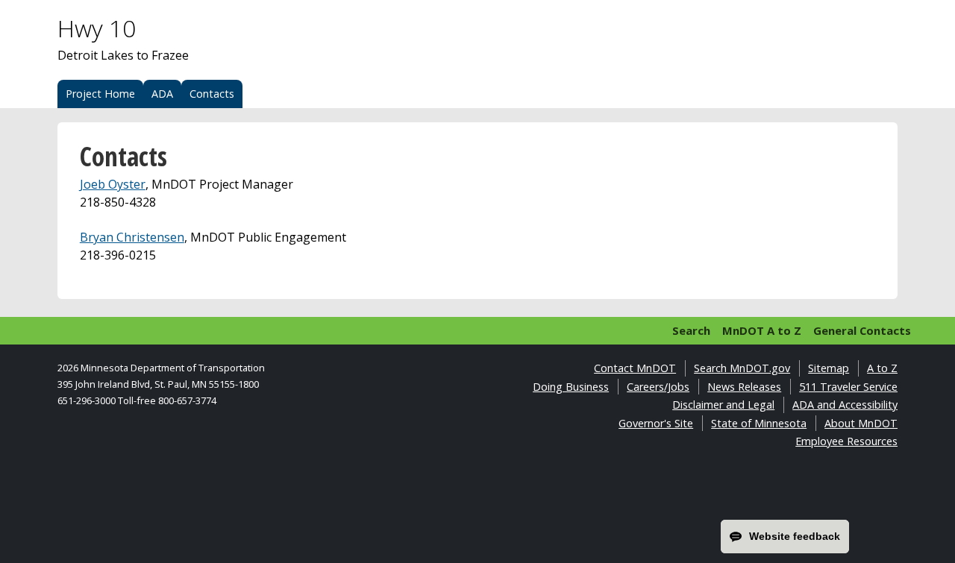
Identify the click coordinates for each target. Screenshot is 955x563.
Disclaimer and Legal (723, 404)
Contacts (212, 94)
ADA (162, 94)
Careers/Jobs (658, 387)
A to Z (882, 368)
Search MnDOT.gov (742, 368)
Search (691, 330)
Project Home (100, 94)
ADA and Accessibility (845, 404)
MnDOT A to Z (761, 330)
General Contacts (862, 330)
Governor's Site (656, 423)
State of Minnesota (759, 423)
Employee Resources (846, 441)
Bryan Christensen (132, 237)
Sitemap (828, 368)
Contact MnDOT (635, 368)
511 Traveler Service (848, 387)
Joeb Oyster (112, 184)
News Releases (744, 387)
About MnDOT (861, 423)
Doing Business (571, 387)
